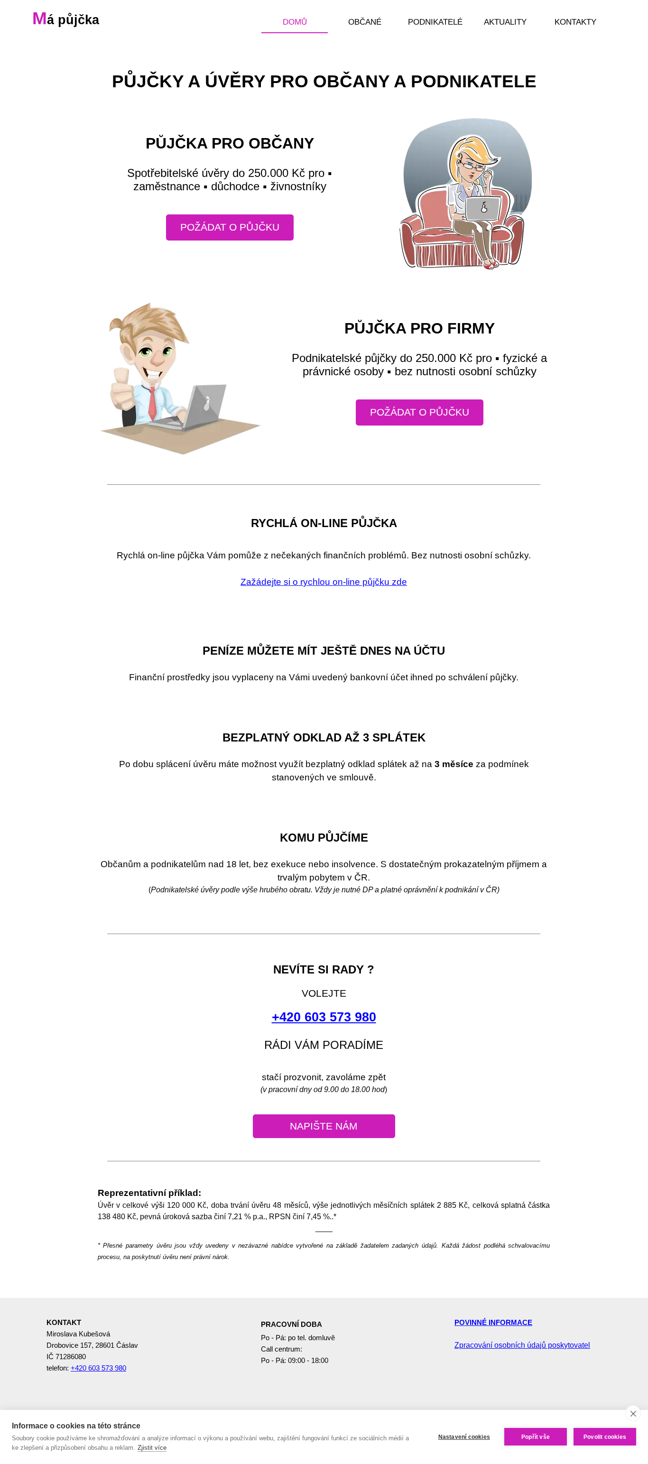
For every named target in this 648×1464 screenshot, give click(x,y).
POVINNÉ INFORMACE (493, 1322)
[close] (633, 1413)
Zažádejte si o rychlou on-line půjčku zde (324, 582)
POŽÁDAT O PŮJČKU (229, 227)
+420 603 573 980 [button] (324, 1017)
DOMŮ (295, 22)
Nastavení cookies (464, 1437)
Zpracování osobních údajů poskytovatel (522, 1345)
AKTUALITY (505, 22)
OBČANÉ (364, 22)
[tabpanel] (323, 563)
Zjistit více (152, 1447)
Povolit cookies (604, 1437)
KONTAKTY (575, 22)
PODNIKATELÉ (435, 22)
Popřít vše (535, 1437)
